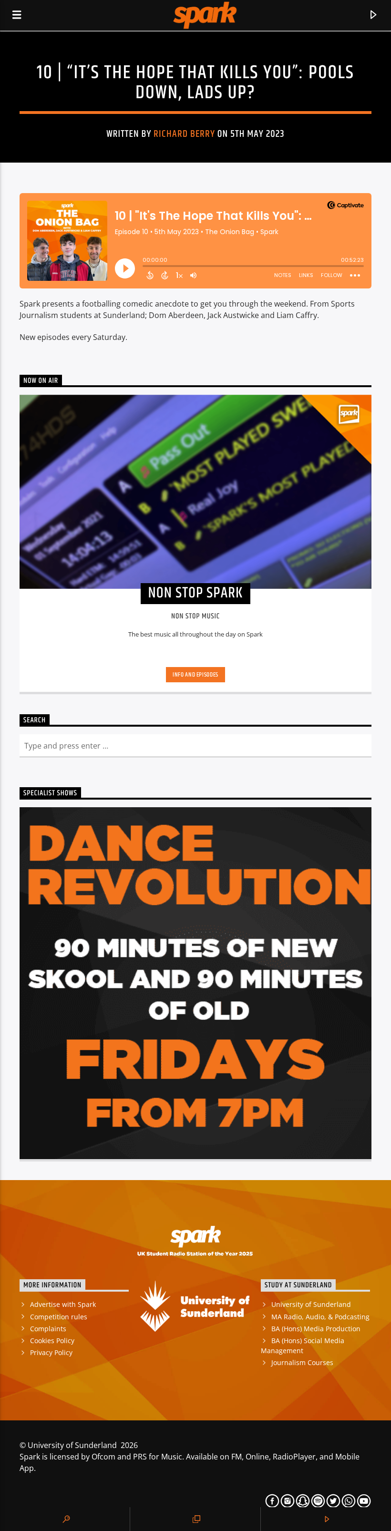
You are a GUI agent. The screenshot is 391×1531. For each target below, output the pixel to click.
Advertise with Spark (63, 1304)
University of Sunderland (311, 1304)
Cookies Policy (52, 1340)
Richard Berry (184, 134)
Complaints (48, 1328)
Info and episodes (195, 674)
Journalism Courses (302, 1362)
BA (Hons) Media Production (315, 1328)
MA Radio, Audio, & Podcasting (320, 1316)
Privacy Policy (51, 1352)
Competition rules (58, 1316)
